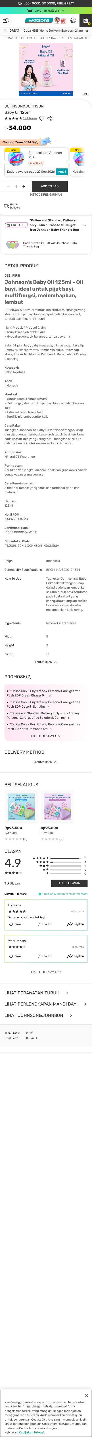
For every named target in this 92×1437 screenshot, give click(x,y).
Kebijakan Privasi (31, 1432)
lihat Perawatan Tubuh (32, 993)
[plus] (23, 186)
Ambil (62, 172)
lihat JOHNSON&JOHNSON (34, 1015)
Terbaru (22, 893)
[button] (85, 20)
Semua (9, 893)
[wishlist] (41, 118)
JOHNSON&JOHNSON (24, 106)
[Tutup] (87, 1396)
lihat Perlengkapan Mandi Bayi (41, 1004)
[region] (46, 1413)
